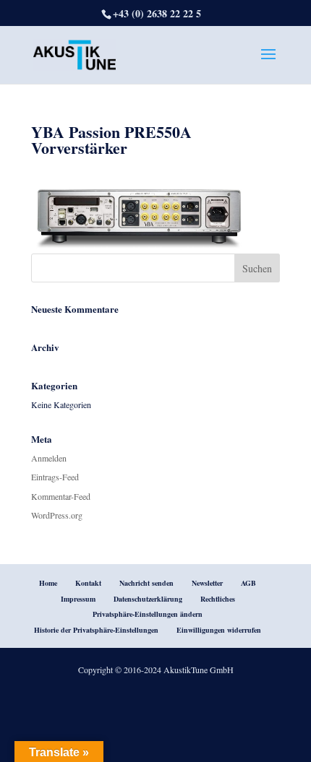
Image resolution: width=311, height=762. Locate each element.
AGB (248, 583)
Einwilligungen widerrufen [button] (218, 630)
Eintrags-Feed (55, 476)
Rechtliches (217, 599)
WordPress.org (56, 515)
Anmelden (49, 458)
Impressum (78, 599)
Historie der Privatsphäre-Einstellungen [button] (96, 630)
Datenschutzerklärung (148, 599)
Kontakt (88, 583)
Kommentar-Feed (60, 496)
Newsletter (207, 583)
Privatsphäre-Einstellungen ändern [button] (148, 614)
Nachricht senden (146, 583)
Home (48, 583)
